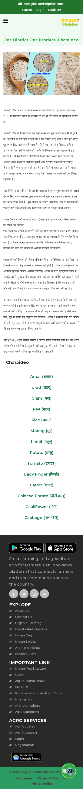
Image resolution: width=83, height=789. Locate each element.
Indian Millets (25, 654)
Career (27, 10)
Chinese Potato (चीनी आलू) (42, 496)
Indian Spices (25, 641)
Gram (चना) (41, 398)
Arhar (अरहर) (41, 376)
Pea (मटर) (41, 409)
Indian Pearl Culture (30, 668)
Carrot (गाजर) (41, 485)
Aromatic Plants (27, 648)
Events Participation (31, 629)
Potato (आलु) (41, 452)
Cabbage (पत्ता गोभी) (41, 517)
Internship (23, 699)
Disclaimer (23, 778)
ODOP (20, 675)
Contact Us (23, 617)
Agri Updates (25, 726)
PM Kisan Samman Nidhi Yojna (38, 693)
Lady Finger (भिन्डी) (41, 474)
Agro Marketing (27, 712)
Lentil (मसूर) (41, 441)
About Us (22, 611)
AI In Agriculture (27, 706)
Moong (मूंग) (41, 431)
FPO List (22, 687)
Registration (24, 745)
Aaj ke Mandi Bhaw (30, 681)
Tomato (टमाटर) (41, 463)
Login (40, 10)
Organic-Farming (28, 623)
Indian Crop (24, 635)
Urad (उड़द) (41, 387)
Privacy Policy (42, 784)
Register (54, 10)
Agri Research (26, 733)
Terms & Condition (52, 778)
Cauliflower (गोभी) (42, 507)
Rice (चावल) (41, 420)
